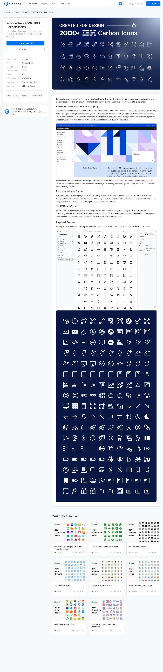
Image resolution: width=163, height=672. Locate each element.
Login (131, 3)
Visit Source (27, 49)
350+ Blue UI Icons (62, 585)
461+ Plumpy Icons (137, 547)
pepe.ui (25, 59)
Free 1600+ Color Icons (64, 624)
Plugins (44, 3)
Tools (53, 3)
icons (17, 95)
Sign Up (140, 3)
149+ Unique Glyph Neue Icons (104, 547)
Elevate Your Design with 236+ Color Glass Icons (67, 548)
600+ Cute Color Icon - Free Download (103, 625)
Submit (155, 3)
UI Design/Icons (28, 86)
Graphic (17, 12)
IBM (9, 95)
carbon (25, 95)
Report (36, 82)
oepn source (36, 95)
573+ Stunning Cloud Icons (140, 585)
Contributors (65, 3)
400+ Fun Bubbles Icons (101, 585)
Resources (33, 3)
